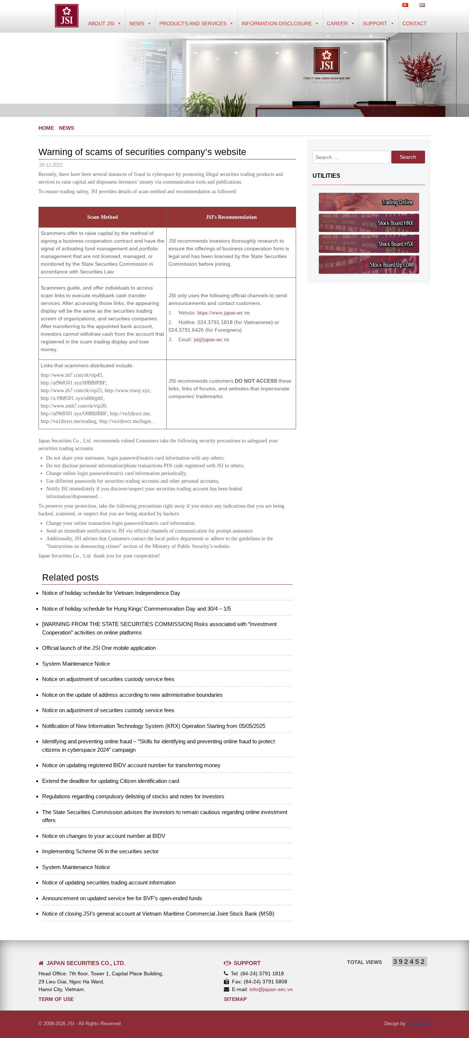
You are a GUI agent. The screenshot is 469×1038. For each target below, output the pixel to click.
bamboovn (418, 1023)
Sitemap (235, 999)
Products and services (192, 23)
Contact (414, 23)
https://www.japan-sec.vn (223, 313)
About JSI (101, 23)
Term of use (56, 999)
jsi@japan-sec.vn (211, 339)
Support (375, 23)
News (136, 23)
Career (337, 23)
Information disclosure (276, 23)
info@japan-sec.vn (271, 989)
